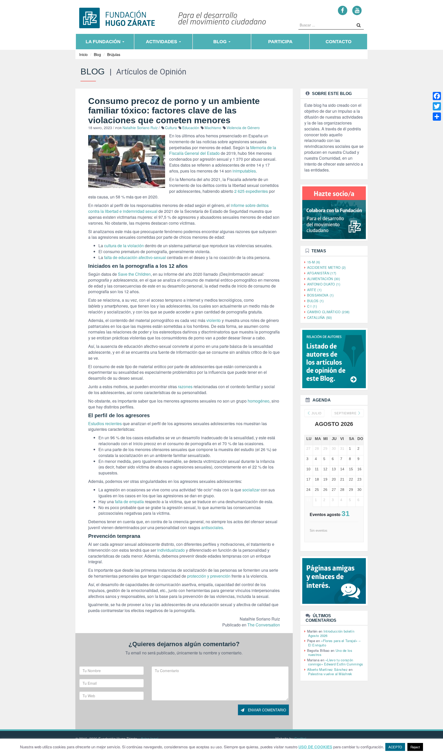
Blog (220, 41)
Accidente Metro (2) (326, 267)
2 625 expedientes (251, 191)
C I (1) (312, 306)
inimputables (244, 171)
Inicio (83, 54)
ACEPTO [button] (395, 747)
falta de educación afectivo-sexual (135, 257)
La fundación (104, 41)
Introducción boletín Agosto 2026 (331, 633)
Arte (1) (314, 289)
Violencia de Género (243, 127)
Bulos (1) (315, 300)
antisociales (212, 527)
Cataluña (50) (319, 317)
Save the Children (134, 274)
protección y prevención (208, 576)
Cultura (171, 127)
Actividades (162, 41)
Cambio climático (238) (328, 311)
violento (213, 320)
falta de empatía (129, 501)
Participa (280, 41)
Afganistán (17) (321, 273)
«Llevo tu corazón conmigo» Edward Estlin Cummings (335, 662)
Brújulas (113, 54)
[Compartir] (437, 116)
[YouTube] (357, 10)
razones (185, 386)
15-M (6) (313, 262)
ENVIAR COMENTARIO (266, 709)
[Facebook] (342, 10)
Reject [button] (415, 747)
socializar (251, 490)
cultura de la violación (124, 246)
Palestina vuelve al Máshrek (330, 673)
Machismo (213, 127)
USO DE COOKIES (315, 747)
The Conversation (263, 625)
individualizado (171, 550)
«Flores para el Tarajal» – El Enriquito (334, 642)
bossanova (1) (320, 295)
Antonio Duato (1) (323, 284)
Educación (190, 127)
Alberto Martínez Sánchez (327, 669)
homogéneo (258, 401)
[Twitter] (437, 106)
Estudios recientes (105, 423)
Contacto (338, 41)
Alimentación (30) (323, 278)
